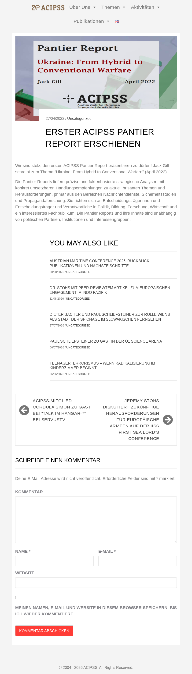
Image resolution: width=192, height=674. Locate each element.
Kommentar (29, 492)
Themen (110, 7)
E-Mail (107, 551)
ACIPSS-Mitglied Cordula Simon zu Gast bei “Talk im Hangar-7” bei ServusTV (62, 410)
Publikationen (89, 21)
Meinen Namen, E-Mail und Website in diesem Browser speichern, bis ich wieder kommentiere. (96, 610)
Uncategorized (79, 119)
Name (22, 551)
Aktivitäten (142, 7)
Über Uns (79, 7)
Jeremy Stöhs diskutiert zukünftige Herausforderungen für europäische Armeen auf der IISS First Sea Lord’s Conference (131, 419)
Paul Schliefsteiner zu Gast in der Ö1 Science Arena (106, 341)
